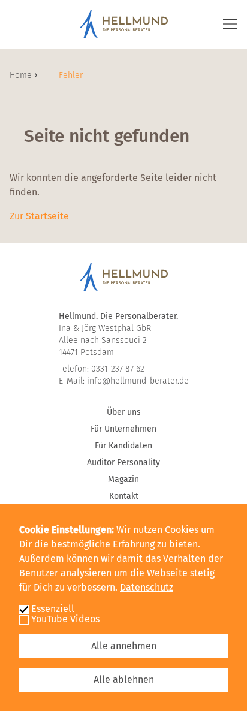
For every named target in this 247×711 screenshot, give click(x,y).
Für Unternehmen (123, 429)
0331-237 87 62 (117, 369)
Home (22, 75)
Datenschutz (146, 587)
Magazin (123, 479)
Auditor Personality (123, 462)
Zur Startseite (39, 216)
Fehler (71, 75)
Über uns (124, 412)
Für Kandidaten (123, 446)
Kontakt (123, 496)
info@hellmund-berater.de (138, 381)
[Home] (123, 24)
